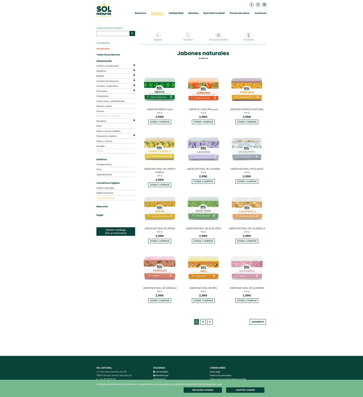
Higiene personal (104, 193)
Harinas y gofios (104, 106)
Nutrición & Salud (214, 13)
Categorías (103, 42)
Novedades (103, 48)
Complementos (104, 164)
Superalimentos (104, 174)
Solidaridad (176, 13)
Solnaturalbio (161, 371)
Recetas (193, 13)
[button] (132, 65)
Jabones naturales (105, 198)
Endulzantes (102, 96)
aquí (219, 384)
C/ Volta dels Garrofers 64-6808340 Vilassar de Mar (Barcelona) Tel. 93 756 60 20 (114, 377)
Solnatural (160, 379)
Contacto (260, 13)
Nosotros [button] (140, 13)
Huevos (100, 111)
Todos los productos (108, 54)
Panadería (101, 121)
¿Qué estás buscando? (109, 28)
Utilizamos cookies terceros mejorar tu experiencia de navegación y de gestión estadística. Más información (159, 384)
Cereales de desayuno (107, 81)
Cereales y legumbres (107, 86)
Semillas (100, 146)
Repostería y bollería (106, 136)
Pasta (99, 126)
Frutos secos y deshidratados (110, 101)
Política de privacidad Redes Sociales (228, 379)
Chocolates (101, 91)
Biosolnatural (161, 375)
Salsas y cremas (104, 141)
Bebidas (100, 76)
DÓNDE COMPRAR (159, 121)
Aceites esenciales (105, 188)
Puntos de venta (239, 13)
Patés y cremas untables (108, 131)
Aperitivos (101, 71)
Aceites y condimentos (107, 66)
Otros (99, 169)
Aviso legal (215, 371)
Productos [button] (157, 13)
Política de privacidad (220, 375)
